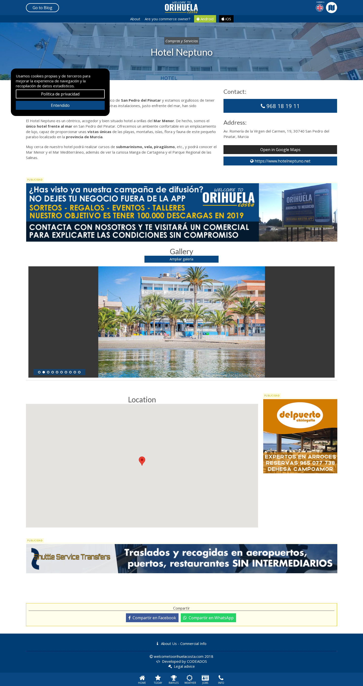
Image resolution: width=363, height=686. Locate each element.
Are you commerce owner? (167, 18)
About (135, 18)
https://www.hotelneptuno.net (282, 161)
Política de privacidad (60, 94)
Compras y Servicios (181, 40)
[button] (142, 461)
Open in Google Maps (280, 149)
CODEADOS (197, 661)
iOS (227, 18)
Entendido (60, 105)
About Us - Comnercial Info (183, 643)
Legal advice (184, 666)
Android (207, 18)
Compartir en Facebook (153, 617)
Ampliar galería (181, 259)
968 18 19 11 (282, 106)
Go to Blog (42, 7)
